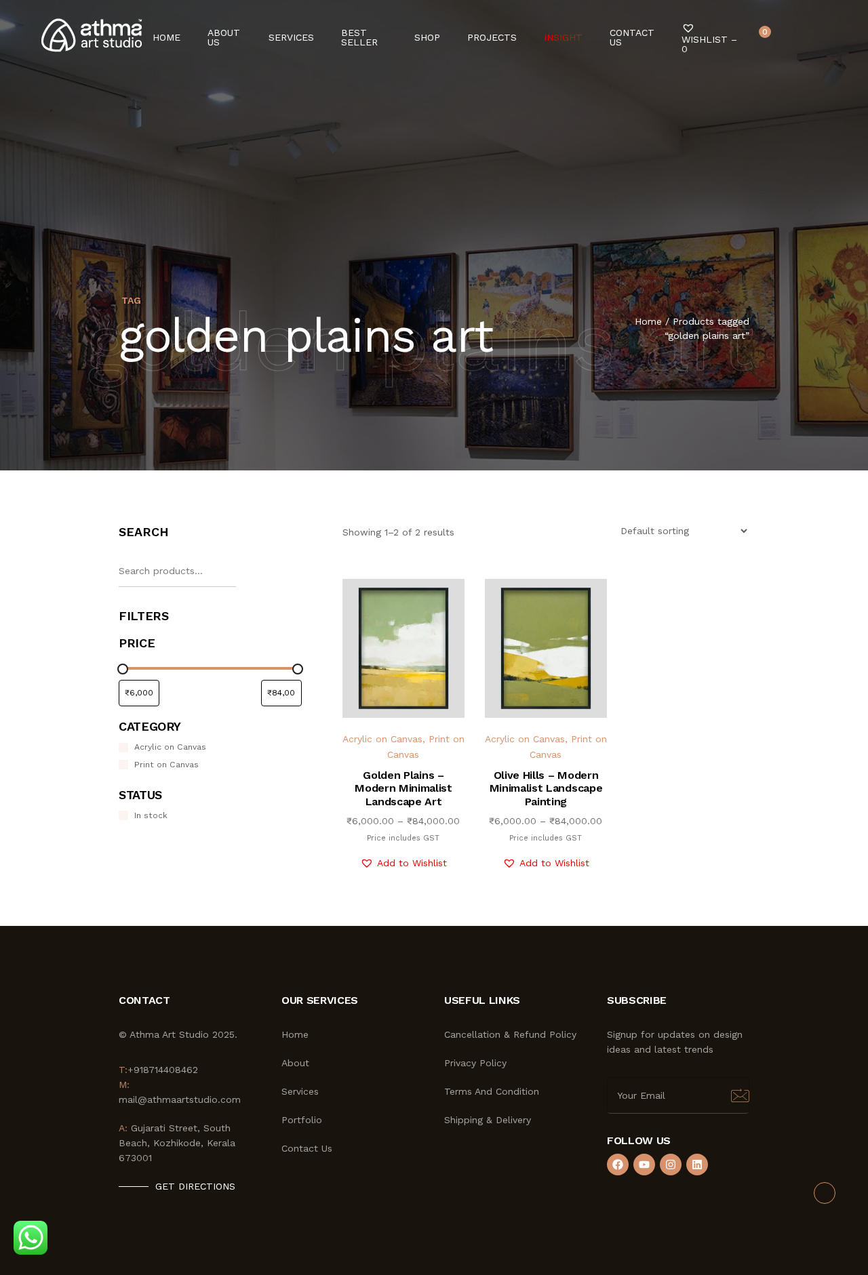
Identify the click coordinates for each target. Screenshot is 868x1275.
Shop (427, 37)
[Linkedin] (697, 1164)
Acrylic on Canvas (382, 738)
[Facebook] (618, 1164)
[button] (403, 863)
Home (166, 37)
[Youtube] (644, 1164)
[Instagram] (671, 1164)
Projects (492, 37)
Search (144, 532)
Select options (414, 688)
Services (291, 37)
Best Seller (359, 37)
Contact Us (632, 37)
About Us (224, 37)
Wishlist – (709, 44)
